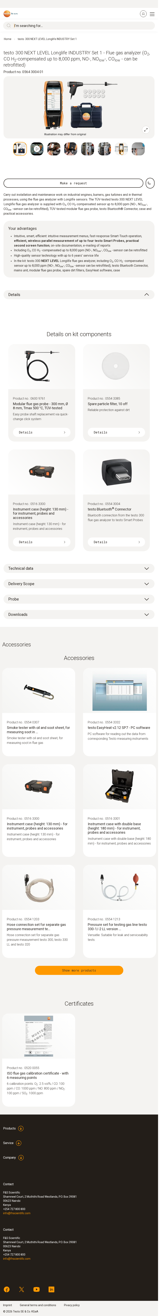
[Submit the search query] (8, 25)
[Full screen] (146, 130)
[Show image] (20, 149)
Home (7, 39)
